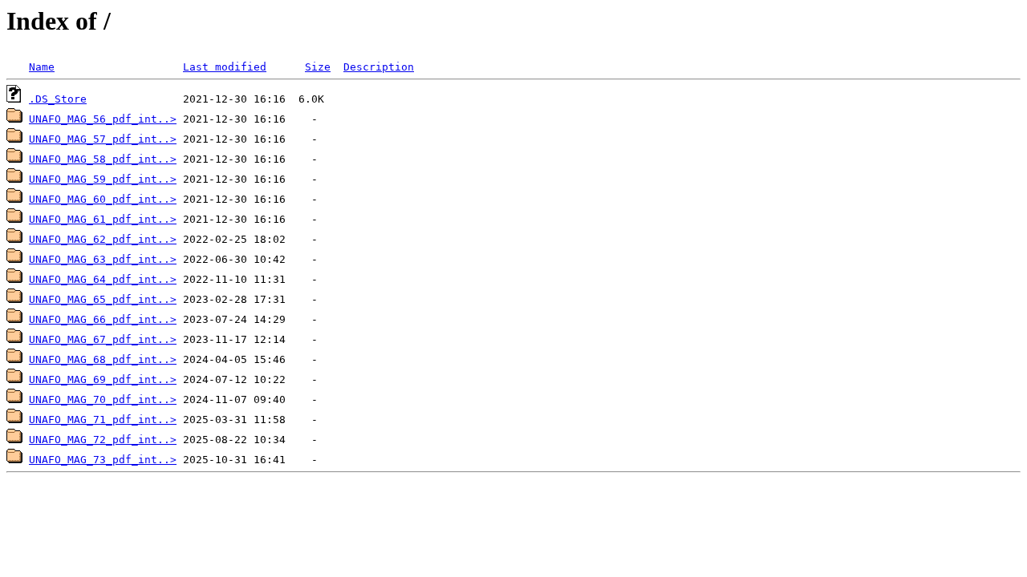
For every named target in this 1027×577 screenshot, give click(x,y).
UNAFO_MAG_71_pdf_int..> (103, 420)
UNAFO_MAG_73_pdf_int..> (103, 460)
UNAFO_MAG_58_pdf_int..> (103, 159)
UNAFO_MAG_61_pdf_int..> (103, 219)
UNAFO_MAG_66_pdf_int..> (103, 319)
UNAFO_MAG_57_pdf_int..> (103, 139)
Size (318, 67)
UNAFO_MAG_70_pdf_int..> (103, 399)
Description (378, 67)
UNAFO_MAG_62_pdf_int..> (103, 239)
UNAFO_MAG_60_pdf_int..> (103, 199)
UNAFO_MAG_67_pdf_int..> (103, 339)
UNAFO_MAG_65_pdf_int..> (103, 299)
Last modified (224, 67)
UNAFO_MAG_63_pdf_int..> (103, 259)
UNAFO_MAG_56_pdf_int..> (103, 119)
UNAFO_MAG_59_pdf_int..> (103, 179)
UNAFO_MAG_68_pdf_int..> (103, 359)
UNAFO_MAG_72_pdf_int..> (103, 440)
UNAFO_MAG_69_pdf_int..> (103, 379)
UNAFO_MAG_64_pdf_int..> (103, 279)
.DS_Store (58, 99)
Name (42, 67)
